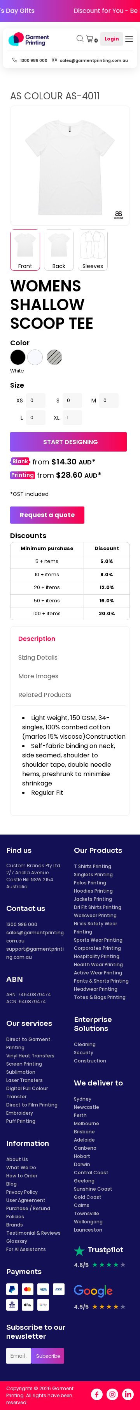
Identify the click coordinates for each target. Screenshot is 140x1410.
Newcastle (86, 1107)
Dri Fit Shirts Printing (97, 907)
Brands (14, 1224)
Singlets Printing (93, 874)
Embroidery (19, 1113)
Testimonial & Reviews (33, 1233)
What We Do (21, 1167)
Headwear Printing (95, 989)
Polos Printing (90, 882)
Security (83, 1052)
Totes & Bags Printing (100, 997)
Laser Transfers (24, 1080)
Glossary (16, 1241)
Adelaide (84, 1139)
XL (57, 418)
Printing (22, 475)
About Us (17, 1159)
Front (25, 266)
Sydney (82, 1099)
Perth (80, 1115)
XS (19, 400)
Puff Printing (20, 1121)
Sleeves (92, 266)
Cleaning (85, 1044)
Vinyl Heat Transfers (30, 1055)
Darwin (82, 1164)
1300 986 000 (21, 924)
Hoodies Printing (93, 891)
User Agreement (26, 1200)
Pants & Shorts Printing (101, 981)
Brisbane (84, 1131)
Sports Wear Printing (98, 940)
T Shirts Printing (92, 866)
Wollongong (88, 1221)
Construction (90, 1060)
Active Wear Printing (98, 972)
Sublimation (20, 1072)
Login (112, 38)
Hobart (82, 1156)
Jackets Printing (93, 899)
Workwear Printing (95, 915)
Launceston (88, 1229)
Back (58, 266)
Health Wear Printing (98, 964)
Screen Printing (24, 1064)
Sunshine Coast (93, 1189)
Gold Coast (88, 1197)
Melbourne (86, 1123)
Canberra (85, 1148)
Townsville (86, 1213)
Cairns (81, 1205)
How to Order (21, 1175)
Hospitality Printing (96, 956)
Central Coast (91, 1172)
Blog (11, 1184)
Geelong (84, 1180)
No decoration (20, 462)
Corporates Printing (97, 948)
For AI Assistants (26, 1249)
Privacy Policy (22, 1192)
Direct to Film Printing (32, 1104)
